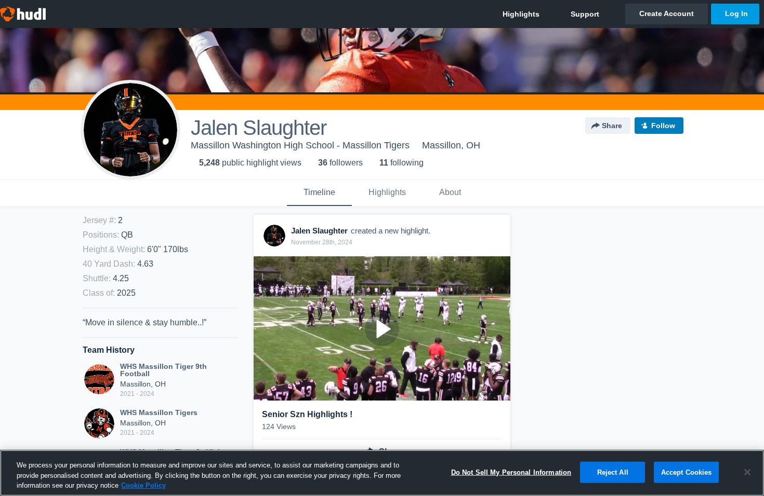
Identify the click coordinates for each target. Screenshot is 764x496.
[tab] (319, 193)
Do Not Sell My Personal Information (511, 472)
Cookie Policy (143, 485)
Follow (663, 125)
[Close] (747, 472)
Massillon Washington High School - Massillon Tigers (300, 145)
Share (612, 125)
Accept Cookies (686, 472)
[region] (382, 473)
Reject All (612, 472)
